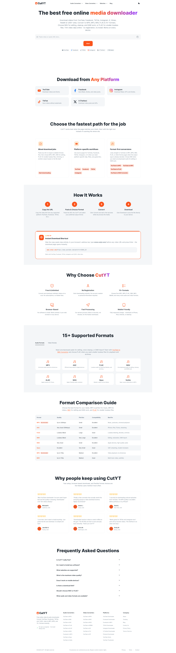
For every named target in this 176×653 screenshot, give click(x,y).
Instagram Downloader (109, 628)
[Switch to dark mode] (139, 3)
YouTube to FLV (87, 631)
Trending (125, 619)
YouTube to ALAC (67, 628)
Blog (124, 622)
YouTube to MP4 (128, 165)
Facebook (85, 169)
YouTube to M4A (67, 631)
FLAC (95, 410)
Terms (130, 650)
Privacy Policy (126, 628)
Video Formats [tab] (52, 343)
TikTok (93, 169)
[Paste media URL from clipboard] (137, 37)
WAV (69, 410)
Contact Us (126, 625)
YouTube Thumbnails (108, 640)
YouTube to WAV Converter (119, 173)
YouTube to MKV (87, 619)
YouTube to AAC (67, 622)
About (124, 616)
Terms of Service (127, 631)
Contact (137, 650)
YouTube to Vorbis (67, 640)
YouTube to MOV (87, 622)
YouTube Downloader (108, 616)
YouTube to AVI (87, 628)
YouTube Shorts (107, 637)
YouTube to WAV (67, 619)
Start (88, 43)
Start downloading (45, 173)
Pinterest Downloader (108, 634)
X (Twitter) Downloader (109, 631)
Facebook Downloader (109, 619)
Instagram (78, 173)
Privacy (124, 650)
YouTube (77, 169)
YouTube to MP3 (116, 165)
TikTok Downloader (108, 625)
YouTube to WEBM (87, 625)
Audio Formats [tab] (39, 343)
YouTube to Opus (67, 637)
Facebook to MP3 (67, 634)
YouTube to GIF (87, 634)
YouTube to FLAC (116, 169)
